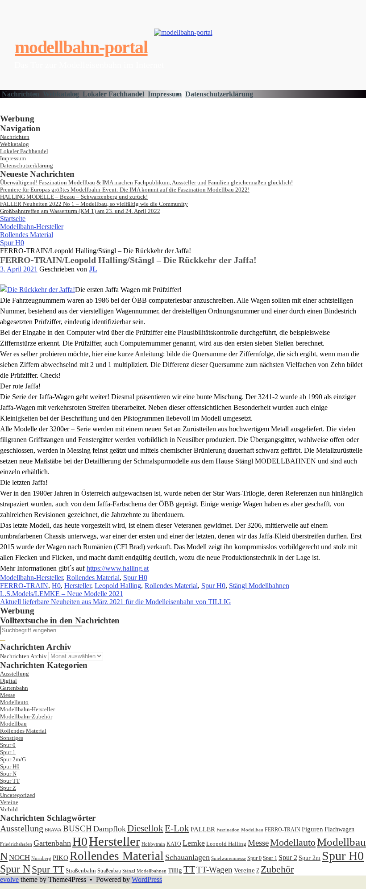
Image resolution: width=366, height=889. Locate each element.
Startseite (12, 218)
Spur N (8, 773)
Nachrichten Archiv (23, 656)
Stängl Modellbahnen (259, 585)
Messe (7, 695)
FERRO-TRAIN (24, 585)
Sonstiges (11, 738)
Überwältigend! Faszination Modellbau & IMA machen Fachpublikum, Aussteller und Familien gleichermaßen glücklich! (146, 182)
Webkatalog (61, 94)
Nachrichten (20, 94)
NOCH (19, 857)
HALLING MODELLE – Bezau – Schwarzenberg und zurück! (74, 196)
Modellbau (13, 723)
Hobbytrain (153, 844)
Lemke (194, 843)
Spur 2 (288, 857)
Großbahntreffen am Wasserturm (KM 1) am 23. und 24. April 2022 (80, 211)
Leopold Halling (118, 585)
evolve (9, 879)
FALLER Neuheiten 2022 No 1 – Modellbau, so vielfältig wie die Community (94, 203)
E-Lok (177, 828)
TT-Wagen (214, 869)
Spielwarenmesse (228, 858)
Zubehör (277, 869)
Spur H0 (12, 242)
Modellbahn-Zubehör (26, 716)
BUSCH (77, 828)
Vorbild (9, 809)
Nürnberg (41, 858)
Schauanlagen (187, 857)
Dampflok (109, 828)
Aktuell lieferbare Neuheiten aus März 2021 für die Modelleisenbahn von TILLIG (115, 601)
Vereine (9, 802)
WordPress (147, 879)
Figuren (312, 829)
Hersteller (77, 585)
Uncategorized (17, 795)
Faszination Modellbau (239, 829)
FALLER (203, 829)
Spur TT (10, 780)
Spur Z (8, 788)
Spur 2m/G (13, 759)
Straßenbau (109, 871)
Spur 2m (309, 858)
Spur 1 (8, 752)
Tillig (175, 870)
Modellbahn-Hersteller (31, 226)
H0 (56, 585)
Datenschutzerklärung (219, 94)
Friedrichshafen (16, 844)
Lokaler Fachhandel (113, 94)
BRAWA (53, 829)
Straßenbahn (81, 870)
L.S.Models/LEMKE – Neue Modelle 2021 (61, 593)
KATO (173, 844)
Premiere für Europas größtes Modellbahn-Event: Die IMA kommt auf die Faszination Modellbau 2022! (125, 189)
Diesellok (145, 828)
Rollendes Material (26, 234)
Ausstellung (14, 673)
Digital (8, 680)
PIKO (60, 857)
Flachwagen (339, 829)
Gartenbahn (14, 687)
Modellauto (14, 702)
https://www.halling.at (118, 568)
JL (93, 269)
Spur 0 (8, 745)
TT (189, 869)
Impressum (165, 94)
